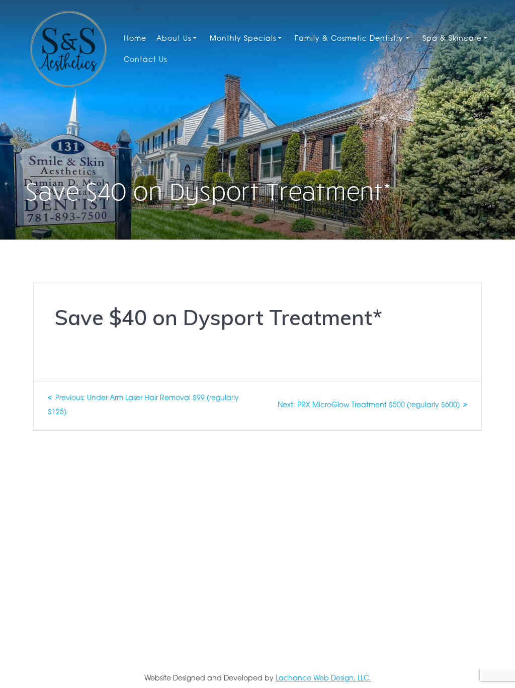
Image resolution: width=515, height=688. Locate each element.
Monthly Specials (243, 39)
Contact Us (145, 60)
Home (135, 39)
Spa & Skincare (452, 39)
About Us (173, 39)
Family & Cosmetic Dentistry (349, 39)
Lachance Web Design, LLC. (323, 678)
